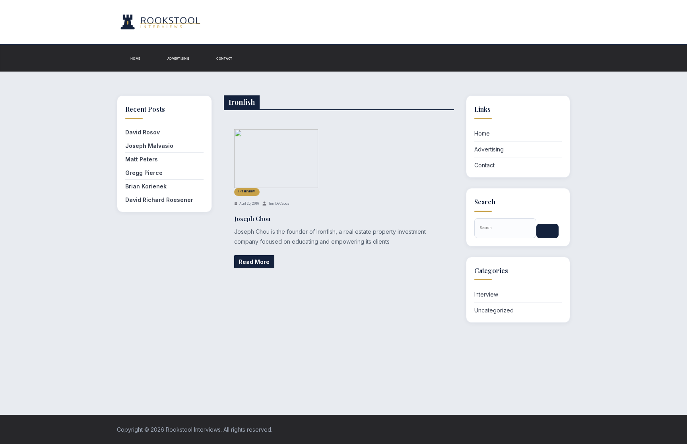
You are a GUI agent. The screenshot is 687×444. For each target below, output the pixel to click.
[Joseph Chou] (276, 158)
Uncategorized (494, 310)
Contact (224, 58)
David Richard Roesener (159, 199)
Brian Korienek (146, 186)
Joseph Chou (252, 219)
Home (135, 58)
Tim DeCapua (278, 204)
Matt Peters (141, 159)
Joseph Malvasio (149, 145)
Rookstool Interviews (193, 429)
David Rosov (142, 132)
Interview (247, 191)
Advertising (178, 58)
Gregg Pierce (144, 172)
